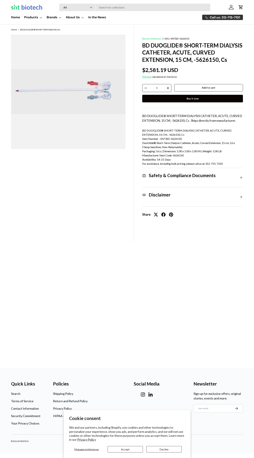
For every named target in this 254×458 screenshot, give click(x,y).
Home (15, 17)
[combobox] (134, 7)
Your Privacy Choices (25, 423)
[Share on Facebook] (163, 214)
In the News (97, 17)
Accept (125, 449)
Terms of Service (22, 401)
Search (15, 394)
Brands (52, 17)
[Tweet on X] (156, 214)
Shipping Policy (63, 394)
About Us (73, 17)
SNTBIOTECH (23, 441)
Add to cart (208, 87)
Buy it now (193, 98)
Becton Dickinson (152, 38)
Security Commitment (25, 416)
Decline (163, 449)
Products (31, 17)
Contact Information (25, 408)
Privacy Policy (86, 439)
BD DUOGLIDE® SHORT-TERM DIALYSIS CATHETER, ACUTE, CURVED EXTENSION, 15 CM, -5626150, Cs (41, 30)
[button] (241, 7)
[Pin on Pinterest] (171, 214)
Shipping (147, 76)
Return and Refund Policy (70, 401)
